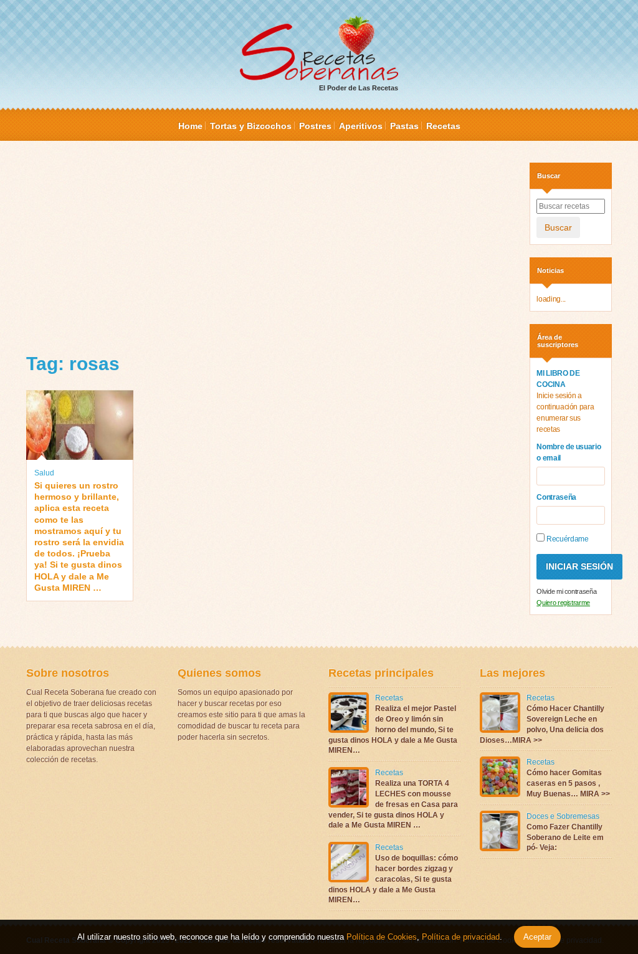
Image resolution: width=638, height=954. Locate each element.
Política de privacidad (459, 937)
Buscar (558, 227)
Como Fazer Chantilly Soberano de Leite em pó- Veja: (565, 837)
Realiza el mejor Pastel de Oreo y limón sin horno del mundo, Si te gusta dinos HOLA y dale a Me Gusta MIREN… (392, 729)
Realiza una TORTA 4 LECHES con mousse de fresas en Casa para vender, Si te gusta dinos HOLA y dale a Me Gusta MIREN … (393, 804)
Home (190, 126)
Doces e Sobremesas (562, 816)
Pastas (404, 126)
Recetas (443, 126)
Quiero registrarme (563, 602)
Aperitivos (361, 126)
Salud (44, 473)
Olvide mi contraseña (566, 591)
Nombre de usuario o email (568, 452)
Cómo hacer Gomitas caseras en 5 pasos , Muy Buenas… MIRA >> (568, 783)
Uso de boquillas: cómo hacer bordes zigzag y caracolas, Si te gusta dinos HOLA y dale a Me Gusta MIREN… (393, 879)
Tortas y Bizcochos (251, 126)
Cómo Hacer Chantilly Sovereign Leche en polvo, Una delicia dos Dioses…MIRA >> (542, 724)
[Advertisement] (268, 250)
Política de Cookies (381, 937)
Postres (315, 126)
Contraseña (556, 497)
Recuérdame (566, 539)
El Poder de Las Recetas (358, 88)
